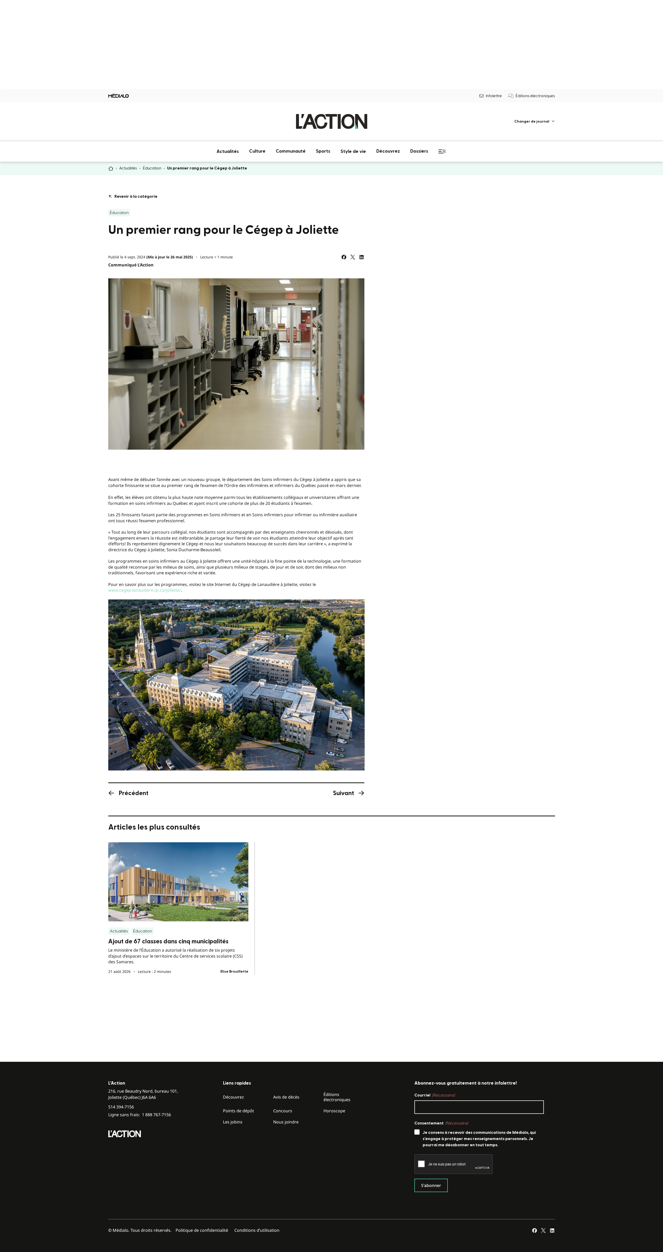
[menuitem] (534, 121)
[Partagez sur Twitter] (353, 257)
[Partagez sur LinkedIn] (361, 257)
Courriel (434, 1095)
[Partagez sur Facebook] (344, 257)
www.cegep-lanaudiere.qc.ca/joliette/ (144, 590)
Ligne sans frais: (139, 1114)
